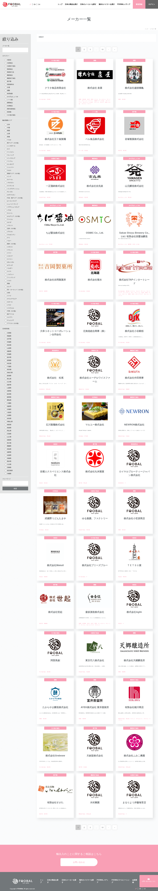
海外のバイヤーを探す (107, 4)
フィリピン (10, 152)
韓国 (8, 130)
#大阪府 (127, 436)
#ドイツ (89, 103)
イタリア (10, 256)
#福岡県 (45, 291)
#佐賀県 (88, 671)
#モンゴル (146, 294)
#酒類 (80, 99)
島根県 (9, 428)
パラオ (9, 210)
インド (9, 176)
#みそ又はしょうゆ (122, 197)
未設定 (9, 60)
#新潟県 (123, 99)
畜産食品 (10, 69)
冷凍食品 (10, 106)
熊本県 (9, 461)
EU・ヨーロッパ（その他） (15, 290)
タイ (8, 149)
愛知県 (9, 400)
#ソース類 (81, 150)
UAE (8, 293)
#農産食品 (81, 197)
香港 (8, 137)
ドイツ (9, 253)
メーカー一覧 (153, 28)
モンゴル (10, 192)
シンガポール (11, 146)
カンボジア (10, 164)
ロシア (9, 286)
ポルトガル (10, 262)
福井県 (9, 385)
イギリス (10, 247)
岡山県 (9, 430)
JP (30, 4)
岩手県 (9, 339)
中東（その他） (12, 311)
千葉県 (9, 366)
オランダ (10, 265)
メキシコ (10, 225)
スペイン (10, 259)
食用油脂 (10, 93)
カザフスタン (11, 195)
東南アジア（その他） (14, 173)
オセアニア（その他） (14, 216)
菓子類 (9, 81)
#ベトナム (91, 100)
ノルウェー (10, 274)
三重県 (9, 403)
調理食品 (10, 102)
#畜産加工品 (81, 389)
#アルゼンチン (139, 718)
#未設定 (41, 483)
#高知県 (127, 342)
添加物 (9, 112)
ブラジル (10, 231)
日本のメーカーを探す (88, 4)
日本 (8, 124)
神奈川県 (10, 372)
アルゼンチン (11, 234)
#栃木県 (48, 767)
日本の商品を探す (71, 4)
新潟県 (9, 375)
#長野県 (84, 718)
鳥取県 (9, 424)
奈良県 (9, 418)
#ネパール (124, 294)
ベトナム (10, 161)
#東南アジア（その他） (99, 100)
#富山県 (129, 197)
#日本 (88, 623)
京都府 (9, 409)
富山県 (9, 379)
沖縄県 (9, 473)
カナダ (9, 222)
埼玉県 (9, 363)
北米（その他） (12, 228)
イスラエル (10, 308)
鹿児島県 (10, 470)
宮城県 (9, 342)
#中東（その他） (136, 244)
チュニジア (10, 320)
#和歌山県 (48, 389)
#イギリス (84, 103)
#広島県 (48, 99)
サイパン (10, 213)
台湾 (8, 133)
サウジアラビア (12, 299)
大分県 (9, 464)
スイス (9, 271)
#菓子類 (120, 150)
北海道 (9, 333)
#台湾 (88, 99)
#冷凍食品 (81, 436)
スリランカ (10, 186)
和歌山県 (10, 421)
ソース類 (10, 100)
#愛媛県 (127, 389)
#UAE (142, 292)
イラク (9, 305)
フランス (10, 250)
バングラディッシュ (13, 189)
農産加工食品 (11, 78)
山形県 (9, 348)
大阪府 (9, 412)
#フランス (97, 625)
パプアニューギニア (13, 207)
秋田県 (9, 345)
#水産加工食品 (42, 197)
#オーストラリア (90, 625)
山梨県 (9, 388)
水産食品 (10, 63)
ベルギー (10, 268)
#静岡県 (129, 244)
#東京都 (86, 244)
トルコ (9, 280)
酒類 (8, 90)
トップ (60, 4)
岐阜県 (9, 394)
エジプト (10, 317)
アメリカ (10, 219)
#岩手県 (45, 814)
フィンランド (11, 277)
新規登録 (139, 4)
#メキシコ (133, 718)
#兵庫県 (84, 623)
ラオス (9, 170)
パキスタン (10, 182)
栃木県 (9, 357)
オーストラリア (12, 201)
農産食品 (10, 75)
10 (102, 49)
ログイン (151, 4)
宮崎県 (9, 467)
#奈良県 (84, 99)
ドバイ (9, 296)
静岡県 (9, 397)
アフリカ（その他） (13, 323)
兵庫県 (9, 415)
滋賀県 (9, 406)
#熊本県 (124, 576)
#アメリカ (97, 102)
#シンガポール (102, 99)
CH (39, 4)
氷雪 (8, 87)
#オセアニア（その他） (88, 102)
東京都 (9, 369)
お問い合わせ (79, 862)
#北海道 (86, 150)
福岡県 (9, 452)
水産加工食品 (11, 66)
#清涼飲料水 (42, 389)
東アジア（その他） (13, 143)
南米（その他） (12, 244)
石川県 (9, 382)
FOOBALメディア (123, 4)
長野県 (9, 391)
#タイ (132, 292)
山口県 (9, 437)
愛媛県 (9, 446)
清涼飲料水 (10, 84)
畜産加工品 (10, 72)
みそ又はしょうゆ (12, 96)
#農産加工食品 (121, 389)
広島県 (9, 434)
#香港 (92, 99)
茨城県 (9, 354)
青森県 (9, 336)
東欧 (8, 283)
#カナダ (102, 102)
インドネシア (11, 158)
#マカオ (96, 99)
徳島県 (9, 440)
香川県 (9, 443)
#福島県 (48, 150)
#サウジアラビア (139, 294)
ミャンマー (10, 167)
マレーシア (10, 155)
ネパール (10, 179)
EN (35, 4)
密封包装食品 (11, 109)
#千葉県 (50, 244)
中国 (8, 127)
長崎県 (9, 458)
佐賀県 (9, 455)
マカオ (9, 140)
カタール (10, 302)
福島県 (9, 351)
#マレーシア (84, 100)
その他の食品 (11, 115)
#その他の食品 (42, 99)
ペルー (9, 241)
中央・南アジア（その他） (15, 198)
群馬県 (9, 360)
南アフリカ (10, 314)
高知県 (9, 449)
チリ (8, 237)
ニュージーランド (12, 204)
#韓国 (129, 294)
